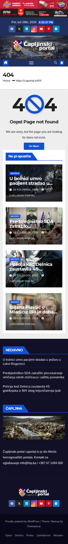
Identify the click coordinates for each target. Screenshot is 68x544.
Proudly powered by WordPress (22, 521)
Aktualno (58, 535)
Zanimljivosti (43, 535)
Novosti (15, 173)
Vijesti (8, 535)
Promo (30, 535)
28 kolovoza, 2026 (26, 189)
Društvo (19, 535)
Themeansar (33, 526)
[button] (55, 62)
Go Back (34, 146)
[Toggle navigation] (31, 62)
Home (6, 80)
